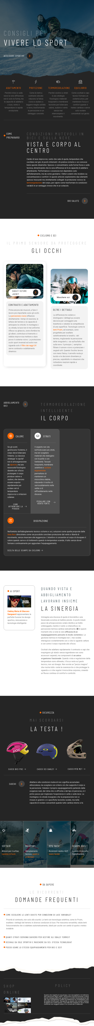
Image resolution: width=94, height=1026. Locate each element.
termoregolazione (34, 183)
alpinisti (13, 465)
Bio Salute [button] (73, 200)
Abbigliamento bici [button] (11, 404)
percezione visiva (18, 316)
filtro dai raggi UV (29, 345)
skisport (30, 845)
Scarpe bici (79, 845)
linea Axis (11, 534)
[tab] (47, 914)
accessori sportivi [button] (14, 55)
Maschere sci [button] (63, 297)
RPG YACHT (55, 845)
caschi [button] (12, 783)
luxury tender (54, 854)
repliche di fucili (8, 854)
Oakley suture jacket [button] (19, 292)
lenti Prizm (57, 330)
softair (6, 845)
